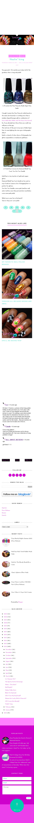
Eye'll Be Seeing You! (11, 340)
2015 (5, 637)
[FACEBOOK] (10, 475)
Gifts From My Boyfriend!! (13, 695)
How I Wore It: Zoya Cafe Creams (21, 592)
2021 (5, 620)
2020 (6, 623)
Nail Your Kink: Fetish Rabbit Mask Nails (21, 553)
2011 (5, 713)
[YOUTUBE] (20, 475)
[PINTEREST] (24, 475)
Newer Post (5, 460)
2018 (5, 628)
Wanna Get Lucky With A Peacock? (15, 698)
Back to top (17, 810)
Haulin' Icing (8, 704)
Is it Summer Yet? (10, 679)
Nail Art (4, 508)
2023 (5, 614)
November (9, 652)
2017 (5, 631)
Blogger (20, 602)
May (7, 670)
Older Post (28, 460)
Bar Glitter (14, 56)
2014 (5, 640)
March (8, 676)
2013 (5, 643)
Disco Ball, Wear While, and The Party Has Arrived (17, 120)
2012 (5, 646)
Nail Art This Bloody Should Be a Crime (21, 563)
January (8, 710)
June (7, 667)
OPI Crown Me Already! (12, 701)
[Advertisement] (17, 17)
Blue (22, 56)
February (8, 707)
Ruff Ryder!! (8, 687)
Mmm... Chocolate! (10, 684)
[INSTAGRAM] (17, 475)
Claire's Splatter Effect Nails (19, 572)
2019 (5, 626)
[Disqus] (17, 375)
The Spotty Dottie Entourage (14, 681)
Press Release (6, 510)
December (9, 649)
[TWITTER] (13, 475)
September (9, 658)
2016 (5, 634)
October (8, 655)
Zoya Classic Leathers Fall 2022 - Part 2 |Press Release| (21, 583)
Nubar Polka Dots (10, 690)
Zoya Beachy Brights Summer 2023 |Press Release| (21, 540)
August (8, 661)
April (7, 673)
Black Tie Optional (10, 693)
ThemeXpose (17, 820)
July (7, 664)
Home (17, 460)
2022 (5, 617)
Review (4, 513)
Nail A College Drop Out (17, 814)
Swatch (4, 515)
